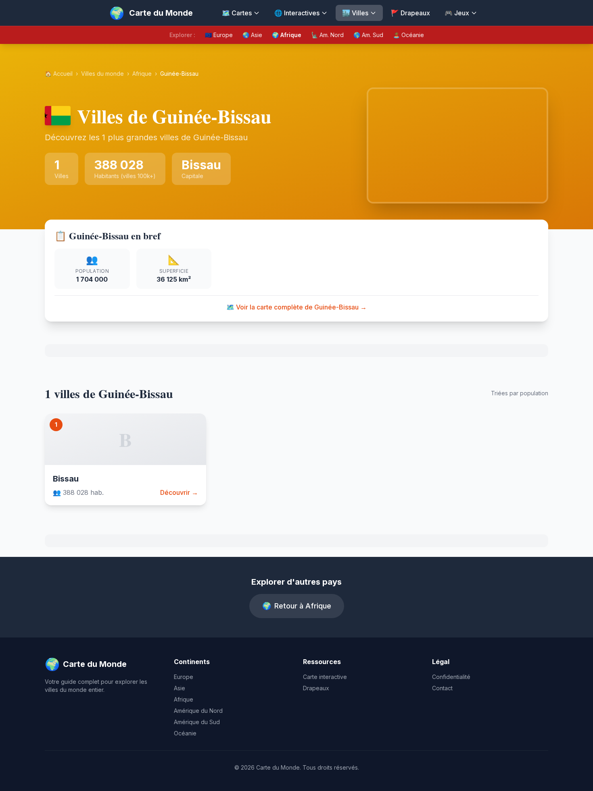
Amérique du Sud (197, 721)
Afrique (142, 73)
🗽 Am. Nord (327, 34)
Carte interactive (325, 676)
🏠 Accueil (59, 73)
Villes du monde (102, 73)
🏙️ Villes (355, 13)
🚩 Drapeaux (410, 13)
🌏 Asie (252, 34)
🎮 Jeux (457, 13)
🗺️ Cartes (237, 13)
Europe (183, 676)
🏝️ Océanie (408, 34)
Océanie (185, 733)
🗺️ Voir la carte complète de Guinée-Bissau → (296, 307)
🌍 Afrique (286, 34)
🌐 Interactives (296, 13)
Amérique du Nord (198, 710)
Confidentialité (451, 676)
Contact (442, 688)
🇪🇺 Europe (219, 34)
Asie (179, 688)
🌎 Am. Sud (368, 34)
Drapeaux (316, 688)
